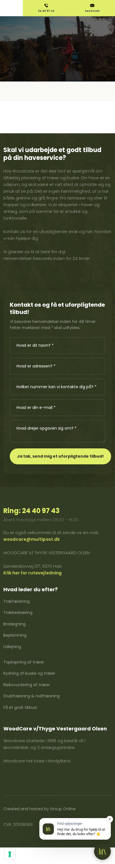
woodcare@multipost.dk (31, 539)
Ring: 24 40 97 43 (31, 510)
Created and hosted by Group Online (39, 809)
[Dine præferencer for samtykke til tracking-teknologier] (9, 854)
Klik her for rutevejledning (32, 573)
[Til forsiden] (57, 31)
